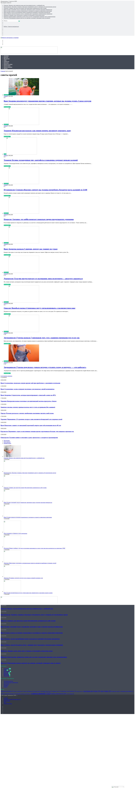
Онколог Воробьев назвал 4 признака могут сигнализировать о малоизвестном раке (39, 308)
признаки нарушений (127, 691)
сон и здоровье (70, 693)
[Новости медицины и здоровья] (9, 37)
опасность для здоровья (68, 691)
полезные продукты (92, 691)
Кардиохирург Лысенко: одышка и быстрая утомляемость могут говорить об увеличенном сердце (30, 6)
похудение (106, 691)
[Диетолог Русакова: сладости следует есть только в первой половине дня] (12, 576)
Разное (5, 686)
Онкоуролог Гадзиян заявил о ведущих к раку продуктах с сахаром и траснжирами (29, 437)
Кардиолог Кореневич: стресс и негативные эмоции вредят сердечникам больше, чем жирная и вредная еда (37, 431)
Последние (7, 440)
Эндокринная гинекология (11, 682)
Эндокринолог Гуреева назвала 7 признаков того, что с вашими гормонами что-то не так (42, 338)
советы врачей (41, 693)
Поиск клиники (8, 67)
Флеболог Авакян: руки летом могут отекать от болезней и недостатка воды (24, 15)
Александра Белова (7, 691)
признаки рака (5, 693)
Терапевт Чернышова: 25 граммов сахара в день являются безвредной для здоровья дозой (31, 419)
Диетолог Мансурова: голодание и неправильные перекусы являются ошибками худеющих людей (30, 563)
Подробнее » (7, 107)
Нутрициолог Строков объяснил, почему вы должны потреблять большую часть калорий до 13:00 (45, 190)
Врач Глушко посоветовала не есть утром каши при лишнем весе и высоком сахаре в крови (28, 592)
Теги (5, 702)
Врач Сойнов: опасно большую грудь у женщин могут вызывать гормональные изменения (28, 13)
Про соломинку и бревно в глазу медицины (15, 533)
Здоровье (6, 55)
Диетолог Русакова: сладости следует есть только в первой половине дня (23, 578)
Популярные (7, 442)
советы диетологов (58, 693)
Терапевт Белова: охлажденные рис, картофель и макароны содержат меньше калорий (41, 160)
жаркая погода (56, 691)
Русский (116, 787)
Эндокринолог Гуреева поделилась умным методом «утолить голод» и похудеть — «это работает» (45, 367)
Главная (3, 71)
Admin (5, 96)
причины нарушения (14, 693)
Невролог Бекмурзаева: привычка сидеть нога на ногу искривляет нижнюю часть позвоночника (29, 16)
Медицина (6, 58)
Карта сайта (7, 700)
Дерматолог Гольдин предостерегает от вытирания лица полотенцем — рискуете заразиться (43, 279)
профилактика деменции (25, 693)
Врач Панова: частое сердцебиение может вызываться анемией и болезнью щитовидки (27, 12)
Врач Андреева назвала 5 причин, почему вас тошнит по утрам (30, 249)
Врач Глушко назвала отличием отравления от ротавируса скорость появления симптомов (28, 11)
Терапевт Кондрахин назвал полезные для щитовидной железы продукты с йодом (28, 401)
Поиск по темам (8, 64)
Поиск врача (7, 65)
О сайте (6, 698)
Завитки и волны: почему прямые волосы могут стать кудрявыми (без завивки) (28, 407)
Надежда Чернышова (28, 691)
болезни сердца (37, 691)
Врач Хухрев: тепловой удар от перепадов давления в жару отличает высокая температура (28, 9)
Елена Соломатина (18, 691)
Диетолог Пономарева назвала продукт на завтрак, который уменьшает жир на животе (27, 18)
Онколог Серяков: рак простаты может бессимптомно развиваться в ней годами (25, 8)
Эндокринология (8, 681)
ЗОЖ (5, 60)
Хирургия (6, 684)
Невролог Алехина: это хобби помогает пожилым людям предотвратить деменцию (39, 219)
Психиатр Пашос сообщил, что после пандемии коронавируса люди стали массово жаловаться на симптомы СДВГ (34, 548)
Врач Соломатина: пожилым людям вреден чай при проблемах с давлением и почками (30, 383)
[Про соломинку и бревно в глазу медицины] (12, 532)
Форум (5, 68)
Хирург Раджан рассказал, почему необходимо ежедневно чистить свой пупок (27, 413)
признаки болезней (115, 691)
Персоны (6, 63)
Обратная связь (8, 703)
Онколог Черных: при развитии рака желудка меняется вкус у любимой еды (24, 5)
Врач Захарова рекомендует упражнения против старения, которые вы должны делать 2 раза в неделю (47, 101)
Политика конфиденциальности (12, 699)
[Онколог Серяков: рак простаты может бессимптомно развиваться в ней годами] (12, 486)
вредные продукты (46, 691)
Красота (6, 57)
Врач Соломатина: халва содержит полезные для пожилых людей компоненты (27, 389)
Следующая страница (6, 376)
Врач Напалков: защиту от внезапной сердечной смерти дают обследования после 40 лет (31, 425)
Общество (6, 61)
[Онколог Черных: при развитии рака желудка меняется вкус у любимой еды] (12, 456)
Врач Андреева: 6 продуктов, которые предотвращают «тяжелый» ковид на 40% (28, 395)
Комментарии (7, 443)
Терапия (6, 685)
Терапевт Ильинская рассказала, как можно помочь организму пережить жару (37, 131)
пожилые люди (79, 691)
